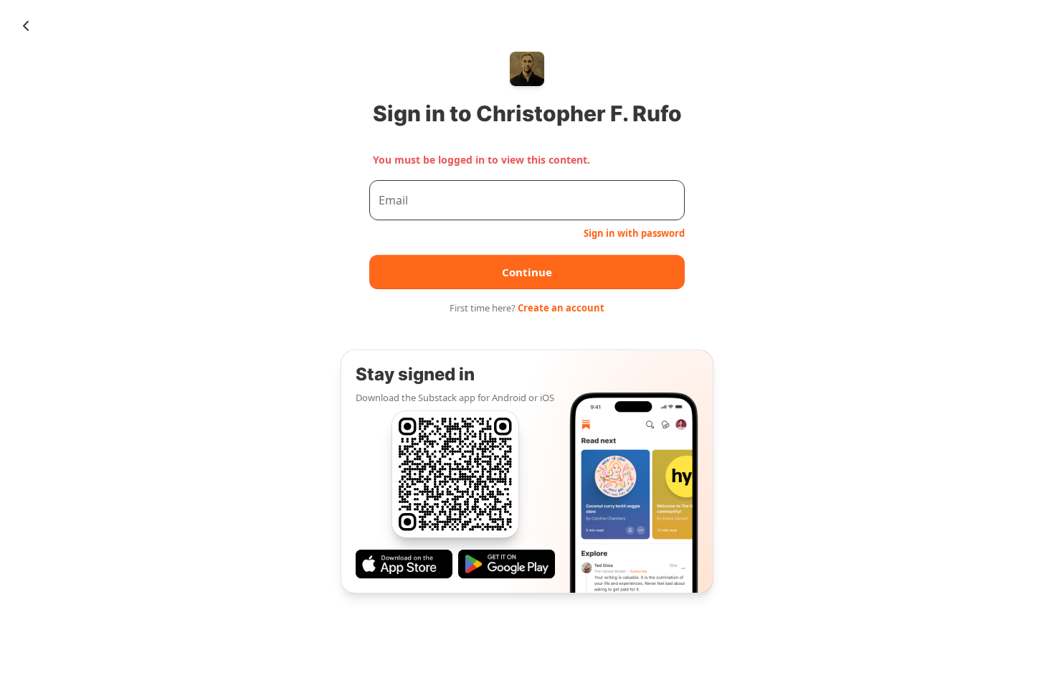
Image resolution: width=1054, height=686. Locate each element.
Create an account (561, 307)
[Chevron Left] (25, 25)
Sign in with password (634, 233)
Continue (527, 272)
